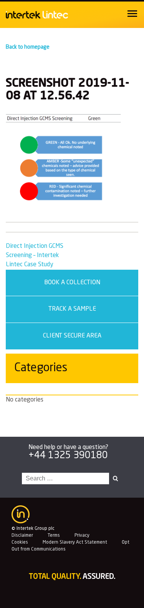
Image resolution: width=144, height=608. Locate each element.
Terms (54, 535)
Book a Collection (72, 283)
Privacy (81, 535)
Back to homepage (28, 47)
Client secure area (72, 336)
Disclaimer (22, 535)
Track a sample (72, 309)
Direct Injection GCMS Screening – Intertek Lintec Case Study (34, 255)
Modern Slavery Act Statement (75, 542)
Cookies (20, 542)
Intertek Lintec (50, 14)
